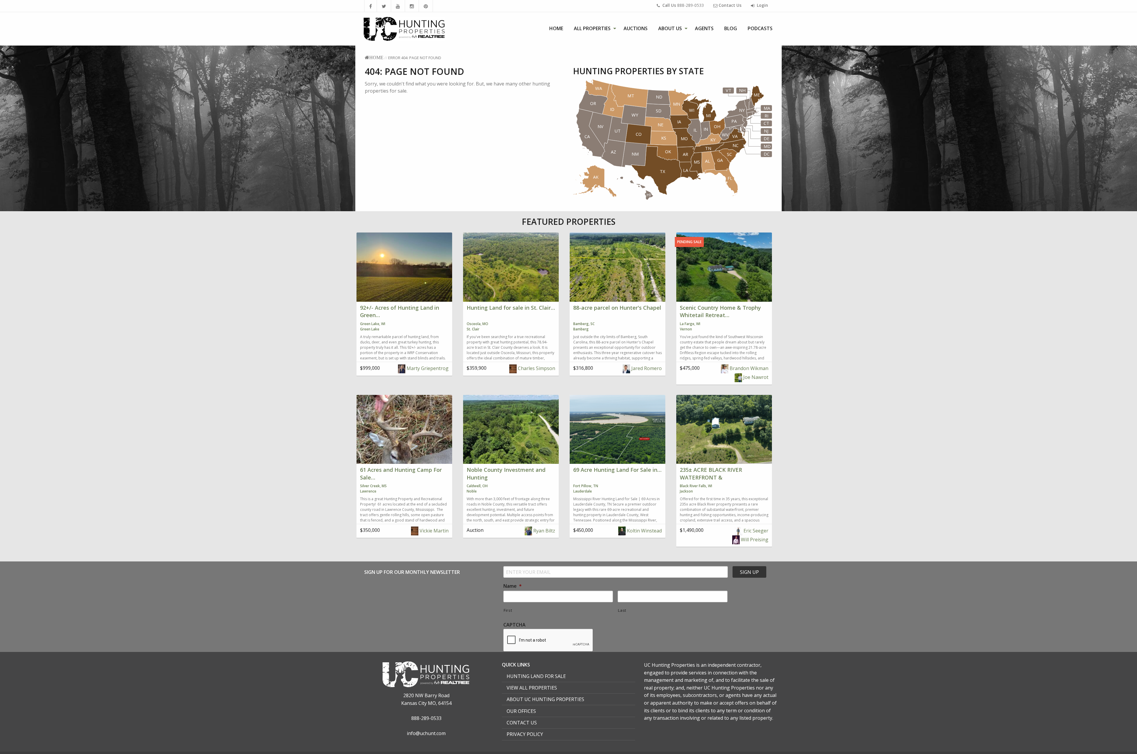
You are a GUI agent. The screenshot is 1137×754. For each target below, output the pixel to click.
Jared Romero (646, 368)
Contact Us (522, 722)
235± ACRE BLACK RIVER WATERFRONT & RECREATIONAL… (711, 477)
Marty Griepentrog (427, 368)
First (508, 610)
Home (556, 28)
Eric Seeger (755, 530)
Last (622, 610)
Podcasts (760, 28)
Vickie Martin (433, 530)
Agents (704, 28)
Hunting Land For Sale (536, 676)
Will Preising (754, 539)
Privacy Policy (525, 734)
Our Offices (521, 711)
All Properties (592, 28)
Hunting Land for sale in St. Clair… (511, 307)
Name (512, 586)
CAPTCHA (514, 625)
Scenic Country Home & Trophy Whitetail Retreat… (720, 311)
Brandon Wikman (748, 368)
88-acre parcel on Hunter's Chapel (617, 307)
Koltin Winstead (644, 530)
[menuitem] (556, 28)
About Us (670, 28)
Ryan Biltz (543, 530)
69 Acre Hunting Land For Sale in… (617, 469)
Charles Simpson (536, 368)
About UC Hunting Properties (545, 699)
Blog (730, 28)
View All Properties (532, 687)
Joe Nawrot (755, 377)
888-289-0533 (683, 5)
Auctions (636, 28)
